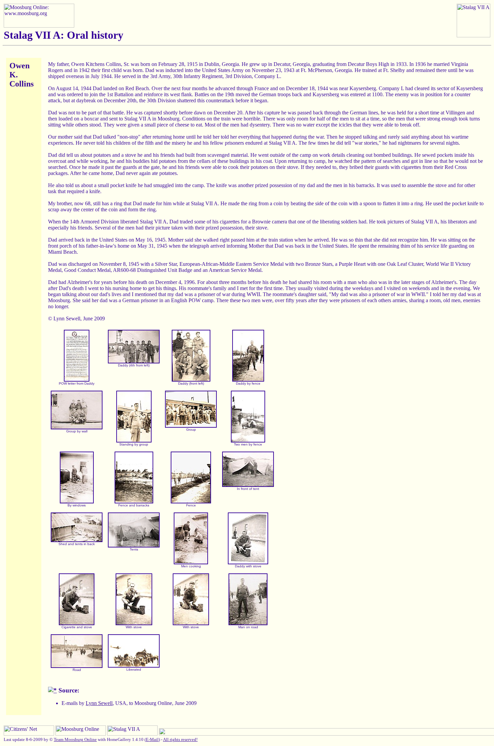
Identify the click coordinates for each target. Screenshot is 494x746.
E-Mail (152, 739)
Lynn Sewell (99, 703)
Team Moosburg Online (75, 739)
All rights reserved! (180, 739)
